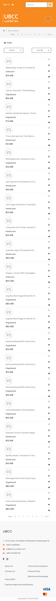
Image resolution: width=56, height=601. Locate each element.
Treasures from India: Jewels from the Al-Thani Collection (21, 227)
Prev (13, 34)
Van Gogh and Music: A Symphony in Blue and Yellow (21, 204)
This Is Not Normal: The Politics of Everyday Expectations (21, 136)
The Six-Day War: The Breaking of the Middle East (21, 90)
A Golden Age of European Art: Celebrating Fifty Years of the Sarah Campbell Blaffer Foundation (21, 250)
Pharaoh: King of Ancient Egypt (20, 432)
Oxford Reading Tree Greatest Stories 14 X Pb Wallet (21, 410)
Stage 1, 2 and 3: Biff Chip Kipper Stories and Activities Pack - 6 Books (21, 273)
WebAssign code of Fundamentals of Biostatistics (21, 67)
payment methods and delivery (19, 584)
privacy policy (34, 571)
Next (49, 34)
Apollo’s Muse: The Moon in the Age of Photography (21, 455)
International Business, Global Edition (21, 501)
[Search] (50, 4)
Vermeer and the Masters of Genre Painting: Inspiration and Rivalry (21, 181)
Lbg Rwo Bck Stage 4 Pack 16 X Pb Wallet (21, 318)
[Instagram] (7, 559)
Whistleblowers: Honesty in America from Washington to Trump (21, 159)
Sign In (6, 4)
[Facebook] (3, 559)
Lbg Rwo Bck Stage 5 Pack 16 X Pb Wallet (21, 295)
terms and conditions (38, 566)
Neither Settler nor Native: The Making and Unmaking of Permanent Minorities (21, 113)
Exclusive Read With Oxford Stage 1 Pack (21, 387)
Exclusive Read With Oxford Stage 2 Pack (21, 364)
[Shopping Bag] (13, 4)
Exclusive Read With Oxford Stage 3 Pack (21, 341)
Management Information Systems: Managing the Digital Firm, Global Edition (21, 478)
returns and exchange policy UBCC (26, 578)
